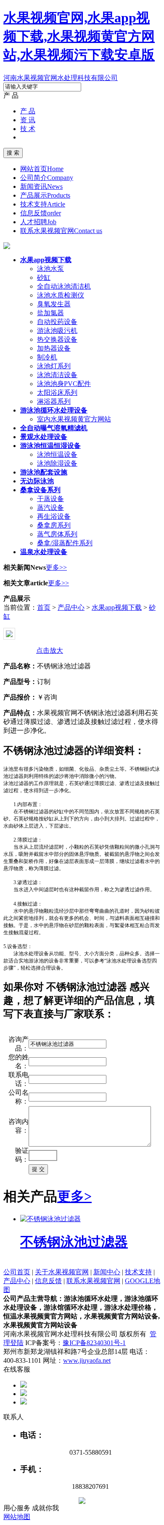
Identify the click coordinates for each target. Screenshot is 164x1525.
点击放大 (49, 650)
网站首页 (41, 168)
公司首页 (16, 1272)
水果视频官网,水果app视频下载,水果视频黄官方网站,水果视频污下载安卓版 (79, 36)
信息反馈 (40, 213)
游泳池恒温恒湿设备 (50, 445)
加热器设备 (54, 348)
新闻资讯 (41, 186)
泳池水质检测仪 (60, 295)
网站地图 (16, 1516)
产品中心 (71, 607)
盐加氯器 (50, 312)
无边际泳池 (37, 481)
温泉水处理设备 (43, 551)
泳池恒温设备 (57, 454)
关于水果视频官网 (62, 1272)
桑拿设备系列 (40, 489)
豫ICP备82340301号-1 (94, 1342)
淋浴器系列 (54, 401)
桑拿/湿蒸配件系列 (65, 543)
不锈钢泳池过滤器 (74, 1241)
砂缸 (43, 277)
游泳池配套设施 (43, 472)
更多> (74, 1196)
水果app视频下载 (45, 259)
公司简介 (46, 177)
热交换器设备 (57, 339)
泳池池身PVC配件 (64, 383)
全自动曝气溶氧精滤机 (53, 428)
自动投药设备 (57, 321)
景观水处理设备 (43, 436)
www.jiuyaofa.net (87, 1360)
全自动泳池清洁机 (64, 286)
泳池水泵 (50, 268)
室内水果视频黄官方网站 (74, 419)
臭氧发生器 (54, 304)
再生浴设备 (54, 516)
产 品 (27, 111)
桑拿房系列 (54, 525)
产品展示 (45, 195)
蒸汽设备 (50, 507)
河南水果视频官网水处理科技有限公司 (60, 77)
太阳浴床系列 (57, 392)
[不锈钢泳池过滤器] (50, 1218)
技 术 (27, 128)
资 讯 (27, 119)
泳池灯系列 (54, 366)
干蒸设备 (50, 498)
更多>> (56, 567)
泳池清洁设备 (57, 374)
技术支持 (42, 204)
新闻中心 (106, 1272)
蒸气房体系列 (57, 534)
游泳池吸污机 (57, 330)
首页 (43, 607)
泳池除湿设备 (57, 463)
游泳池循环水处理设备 (53, 410)
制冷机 (47, 357)
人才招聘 (38, 221)
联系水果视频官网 (61, 230)
